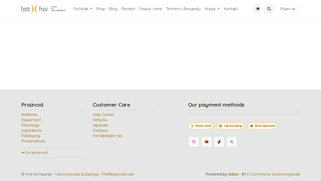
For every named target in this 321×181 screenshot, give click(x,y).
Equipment (31, 120)
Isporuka (100, 125)
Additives (29, 114)
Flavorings (30, 125)
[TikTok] (219, 142)
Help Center (103, 114)
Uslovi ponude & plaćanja (77, 174)
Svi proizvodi (36, 152)
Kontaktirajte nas (107, 135)
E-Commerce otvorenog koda (273, 174)
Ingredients (31, 130)
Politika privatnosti (118, 174)
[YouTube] (207, 142)
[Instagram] (194, 142)
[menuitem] (82, 9)
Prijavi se (287, 9)
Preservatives (33, 141)
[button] (269, 9)
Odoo (233, 174)
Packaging (30, 135)
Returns (100, 120)
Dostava (100, 130)
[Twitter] (232, 142)
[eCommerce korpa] (257, 9)
